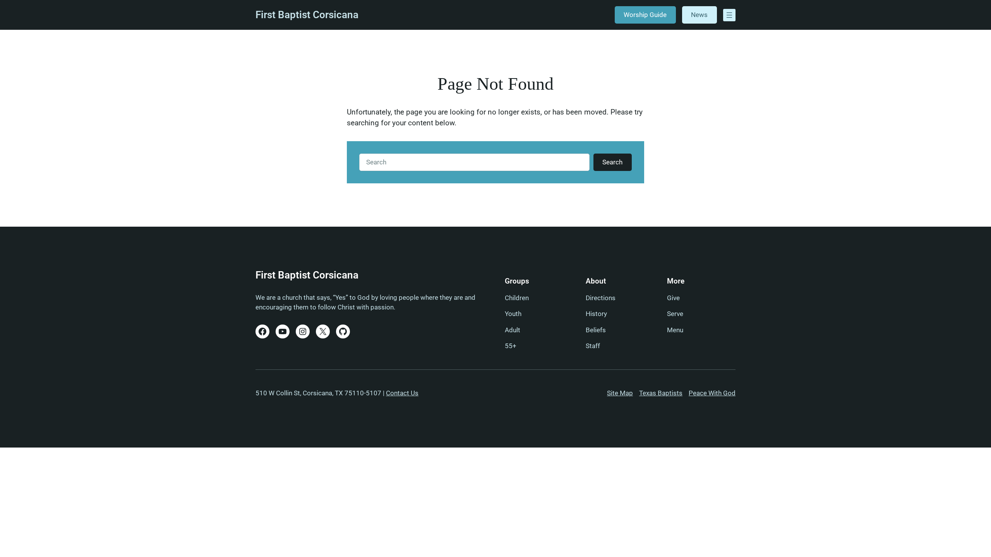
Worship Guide (645, 15)
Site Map (620, 393)
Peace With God (712, 393)
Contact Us (402, 393)
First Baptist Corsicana (306, 15)
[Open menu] (729, 15)
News (699, 15)
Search (612, 162)
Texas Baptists (660, 393)
